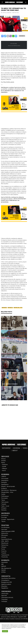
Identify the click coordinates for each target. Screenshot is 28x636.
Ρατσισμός (4, 498)
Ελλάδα (3, 460)
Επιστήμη (4, 517)
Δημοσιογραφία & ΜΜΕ (8, 531)
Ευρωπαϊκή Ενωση (6, 539)
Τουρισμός (4, 599)
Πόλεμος (3, 547)
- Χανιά (3, 470)
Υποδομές (4, 601)
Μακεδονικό (4, 543)
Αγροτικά (4, 595)
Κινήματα (4, 488)
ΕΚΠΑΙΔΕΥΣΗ (10, 307)
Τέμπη (3, 500)
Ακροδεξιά (4, 562)
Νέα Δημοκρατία (6, 568)
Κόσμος (3, 458)
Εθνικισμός (4, 535)
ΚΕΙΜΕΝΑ (16, 448)
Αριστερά (4, 529)
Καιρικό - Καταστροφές (8, 486)
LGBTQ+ (3, 476)
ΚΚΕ (2, 564)
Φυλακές (3, 510)
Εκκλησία (4, 482)
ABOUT (15, 450)
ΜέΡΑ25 (3, 566)
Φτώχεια (3, 508)
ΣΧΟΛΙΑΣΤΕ (22, 35)
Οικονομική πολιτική (7, 597)
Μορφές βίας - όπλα (7, 492)
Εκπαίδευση (4, 515)
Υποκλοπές (4, 557)
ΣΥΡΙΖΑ (3, 572)
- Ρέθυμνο (4, 468)
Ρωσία (3, 549)
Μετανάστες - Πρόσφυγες (9, 490)
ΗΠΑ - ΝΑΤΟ (5, 541)
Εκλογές (3, 537)
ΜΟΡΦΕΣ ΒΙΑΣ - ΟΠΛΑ (18, 307)
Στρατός (3, 551)
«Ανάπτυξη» (4, 593)
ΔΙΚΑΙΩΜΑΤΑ (4, 307)
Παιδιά (3, 494)
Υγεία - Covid (5, 506)
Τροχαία (3, 504)
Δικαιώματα (4, 480)
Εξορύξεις (4, 586)
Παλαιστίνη (4, 545)
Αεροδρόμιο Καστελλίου (8, 578)
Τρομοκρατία (5, 555)
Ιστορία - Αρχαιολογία (7, 519)
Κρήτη (3, 462)
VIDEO (25, 448)
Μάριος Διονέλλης (7, 12)
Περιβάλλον (4, 588)
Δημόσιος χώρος (6, 584)
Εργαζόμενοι (4, 484)
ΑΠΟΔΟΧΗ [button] (5, 631)
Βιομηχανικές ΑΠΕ (6, 582)
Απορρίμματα (5, 580)
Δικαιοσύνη (4, 533)
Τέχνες (3, 521)
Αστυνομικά (4, 478)
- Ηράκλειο (4, 464)
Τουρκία (3, 553)
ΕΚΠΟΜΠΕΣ (6, 448)
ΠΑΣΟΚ (3, 570)
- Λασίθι (3, 466)
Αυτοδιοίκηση (5, 527)
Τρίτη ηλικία (4, 502)
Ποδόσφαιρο (5, 496)
